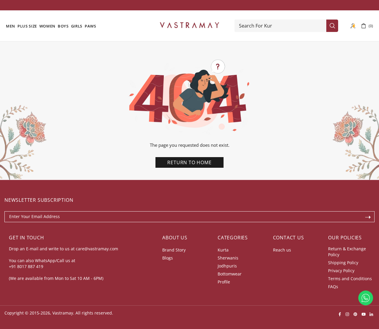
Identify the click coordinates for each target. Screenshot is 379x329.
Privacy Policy (341, 270)
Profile (224, 282)
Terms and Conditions (350, 278)
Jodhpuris (227, 266)
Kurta (223, 250)
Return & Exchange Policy (347, 251)
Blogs (167, 258)
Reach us (282, 250)
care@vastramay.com (97, 248)
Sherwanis (228, 258)
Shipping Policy (343, 262)
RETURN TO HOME (189, 162)
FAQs (333, 286)
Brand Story (174, 250)
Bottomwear (230, 274)
